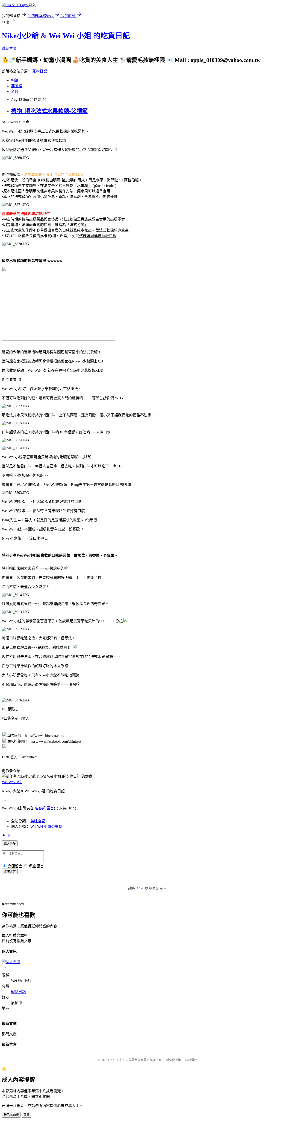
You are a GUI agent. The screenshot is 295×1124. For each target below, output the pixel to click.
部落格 (16, 86)
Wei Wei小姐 (12, 782)
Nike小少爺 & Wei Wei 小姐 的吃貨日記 (66, 36)
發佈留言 (10, 871)
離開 (27, 1115)
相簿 (14, 80)
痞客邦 (40, 808)
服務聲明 (191, 1060)
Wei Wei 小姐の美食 (46, 827)
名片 (14, 91)
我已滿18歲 (11, 1115)
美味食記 (37, 821)
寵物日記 (39, 71)
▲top (6, 835)
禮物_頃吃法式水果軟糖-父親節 (49, 111)
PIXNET (113, 1060)
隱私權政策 (173, 1060)
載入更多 (10, 843)
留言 (50, 808)
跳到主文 (9, 48)
